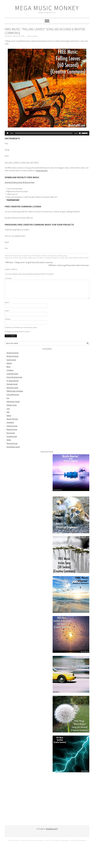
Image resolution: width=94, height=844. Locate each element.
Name (7, 302)
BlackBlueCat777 (52, 829)
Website (7, 319)
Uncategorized (12, 436)
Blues (8, 367)
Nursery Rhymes (12, 419)
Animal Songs (11, 360)
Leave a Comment (32, 36)
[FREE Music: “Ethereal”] (71, 595)
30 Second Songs (12, 353)
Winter (9, 440)
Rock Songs (11, 433)
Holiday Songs (12, 405)
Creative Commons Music (20, 258)
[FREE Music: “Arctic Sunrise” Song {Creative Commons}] (71, 473)
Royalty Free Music (78, 258)
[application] (47, 133)
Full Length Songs (52, 256)
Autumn (9, 363)
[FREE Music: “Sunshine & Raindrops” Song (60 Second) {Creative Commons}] (71, 635)
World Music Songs (13, 447)
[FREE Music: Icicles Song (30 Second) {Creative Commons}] (71, 555)
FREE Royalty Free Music (39, 256)
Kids (8, 412)
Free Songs (61, 258)
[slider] (85, 133)
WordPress (82, 840)
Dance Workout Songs (14, 377)
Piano (70, 258)
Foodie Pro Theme (27, 840)
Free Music (40, 258)
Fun (8, 398)
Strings (86, 258)
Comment (8, 278)
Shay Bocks (40, 840)
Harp (66, 258)
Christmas (10, 370)
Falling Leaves (32, 258)
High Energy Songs (13, 401)
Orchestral (10, 422)
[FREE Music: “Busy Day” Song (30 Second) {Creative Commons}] (71, 674)
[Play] (8, 133)
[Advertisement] (47, 802)
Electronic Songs (12, 387)
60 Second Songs (16, 256)
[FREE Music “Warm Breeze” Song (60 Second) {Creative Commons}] (71, 714)
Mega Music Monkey (47, 8)
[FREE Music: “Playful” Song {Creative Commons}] (71, 515)
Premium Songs (12, 426)
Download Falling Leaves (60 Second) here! (19, 182)
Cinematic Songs (27, 256)
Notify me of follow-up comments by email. (22, 327)
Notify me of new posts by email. (18, 332)
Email (7, 311)
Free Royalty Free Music (51, 258)
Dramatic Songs (12, 384)
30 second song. (42, 170)
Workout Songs (12, 443)
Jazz (8, 408)
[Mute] (80, 133)
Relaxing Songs (62, 256)
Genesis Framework (62, 840)
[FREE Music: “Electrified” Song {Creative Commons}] (71, 754)
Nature (9, 415)
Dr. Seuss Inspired (12, 380)
